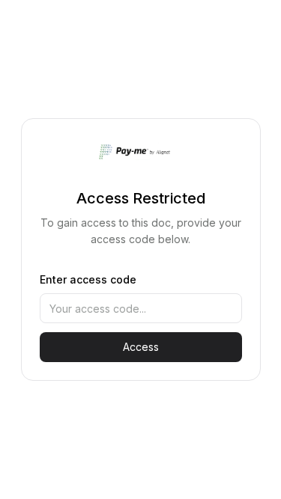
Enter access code (88, 279)
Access (141, 346)
